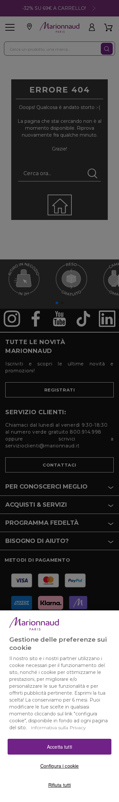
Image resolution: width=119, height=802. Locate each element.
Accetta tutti (59, 746)
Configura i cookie (59, 765)
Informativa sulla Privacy (58, 728)
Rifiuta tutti (59, 785)
